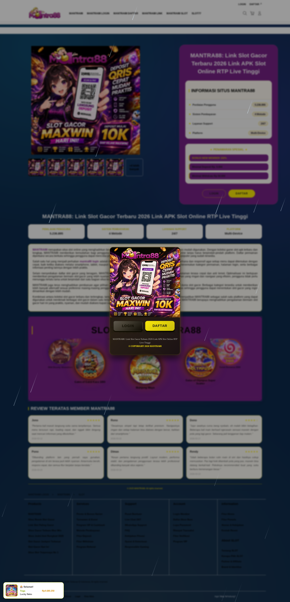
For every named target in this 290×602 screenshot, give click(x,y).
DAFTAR (160, 326)
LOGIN (128, 326)
